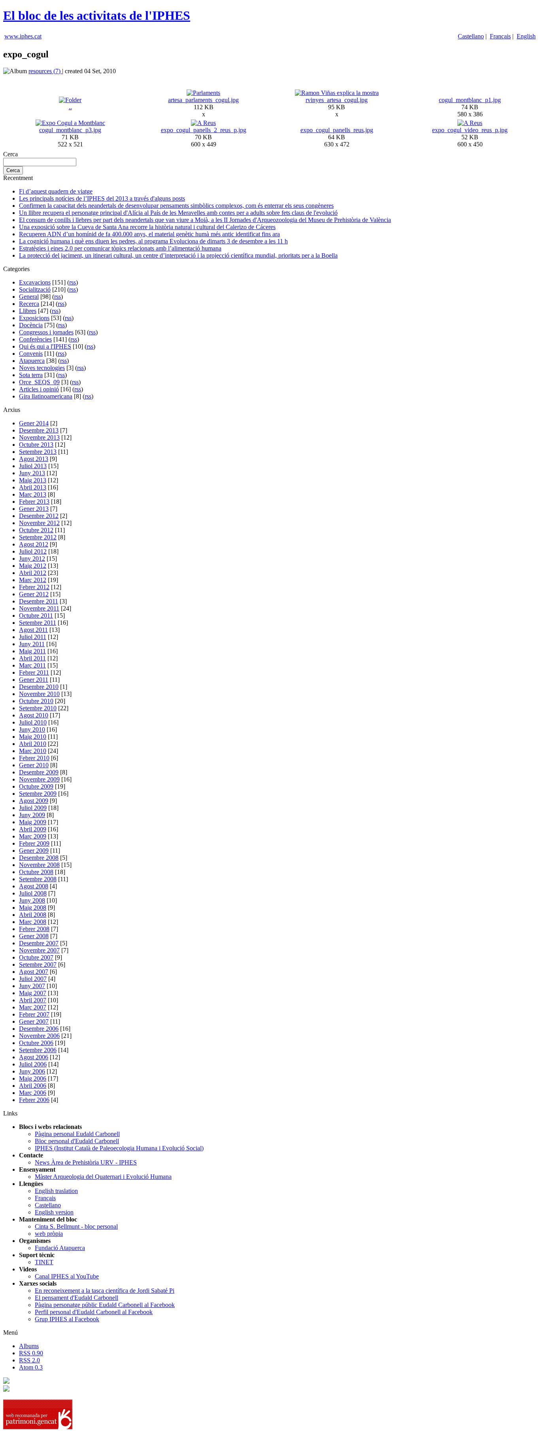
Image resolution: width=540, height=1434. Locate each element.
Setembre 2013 (38, 451)
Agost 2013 (33, 458)
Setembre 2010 (38, 708)
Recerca (29, 303)
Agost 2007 (33, 971)
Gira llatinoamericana (45, 396)
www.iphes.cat (23, 36)
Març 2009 (32, 836)
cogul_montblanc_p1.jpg (470, 100)
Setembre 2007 (38, 964)
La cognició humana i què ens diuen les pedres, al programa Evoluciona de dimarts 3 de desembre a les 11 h (153, 241)
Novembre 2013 (39, 437)
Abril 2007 (32, 1000)
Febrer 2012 (34, 587)
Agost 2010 (33, 715)
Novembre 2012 (39, 523)
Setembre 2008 (38, 879)
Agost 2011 (33, 629)
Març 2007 (32, 1007)
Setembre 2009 (38, 793)
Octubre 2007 (36, 957)
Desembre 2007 (39, 943)
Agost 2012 (33, 544)
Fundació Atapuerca (60, 1247)
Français (500, 36)
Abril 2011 (32, 658)
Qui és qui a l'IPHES (45, 346)
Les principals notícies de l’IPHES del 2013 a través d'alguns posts (102, 198)
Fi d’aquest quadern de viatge (56, 191)
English (526, 36)
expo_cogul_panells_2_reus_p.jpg (203, 130)
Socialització (35, 289)
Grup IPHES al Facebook (67, 1319)
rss (72, 282)
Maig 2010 (32, 736)
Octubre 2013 (36, 444)
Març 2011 (32, 665)
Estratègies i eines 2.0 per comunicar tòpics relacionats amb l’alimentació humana (120, 248)
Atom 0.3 (31, 1367)
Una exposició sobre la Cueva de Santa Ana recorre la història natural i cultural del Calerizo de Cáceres (147, 227)
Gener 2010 (34, 765)
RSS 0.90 (31, 1353)
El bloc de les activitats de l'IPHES (96, 15)
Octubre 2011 (36, 615)
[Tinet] (6, 1389)
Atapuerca (32, 360)
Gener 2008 (34, 936)
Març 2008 (32, 921)
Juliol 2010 (33, 722)
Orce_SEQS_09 (39, 382)
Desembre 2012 (39, 515)
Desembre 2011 (38, 601)
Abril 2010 (32, 743)
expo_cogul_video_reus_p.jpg (470, 130)
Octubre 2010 (36, 701)
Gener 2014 (34, 423)
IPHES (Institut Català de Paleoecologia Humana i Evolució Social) (119, 1148)
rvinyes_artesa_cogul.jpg (337, 100)
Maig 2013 (32, 480)
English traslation (56, 1190)
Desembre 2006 (39, 1028)
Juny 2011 (32, 644)
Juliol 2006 (33, 1064)
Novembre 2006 (39, 1035)
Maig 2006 (32, 1078)
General (29, 296)
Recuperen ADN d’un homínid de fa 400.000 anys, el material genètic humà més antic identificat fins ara (149, 234)
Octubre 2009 (36, 786)
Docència (31, 325)
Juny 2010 (32, 729)
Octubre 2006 (36, 1042)
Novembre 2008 (39, 864)
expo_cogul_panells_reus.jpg (336, 130)
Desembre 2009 (39, 772)
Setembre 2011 (37, 622)
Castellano (471, 36)
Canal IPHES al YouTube (67, 1276)
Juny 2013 (32, 473)
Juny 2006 (32, 1071)
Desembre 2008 (39, 857)
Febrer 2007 (34, 1014)
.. (70, 107)
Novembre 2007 (39, 950)
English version (54, 1212)
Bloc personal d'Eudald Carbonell (77, 1141)
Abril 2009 (32, 829)
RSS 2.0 (29, 1360)
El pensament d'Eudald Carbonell (76, 1297)
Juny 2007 (32, 986)
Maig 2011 (32, 651)
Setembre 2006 (38, 1050)
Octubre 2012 (36, 530)
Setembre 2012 (38, 537)
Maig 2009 (32, 822)
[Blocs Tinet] (6, 1381)
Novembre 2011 (39, 608)
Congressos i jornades (46, 332)
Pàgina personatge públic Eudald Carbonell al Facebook (105, 1304)
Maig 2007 (32, 993)
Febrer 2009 (34, 843)
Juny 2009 (32, 815)
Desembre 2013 (39, 430)
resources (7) (45, 71)
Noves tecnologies (42, 367)
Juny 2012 (32, 558)
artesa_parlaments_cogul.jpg (203, 100)
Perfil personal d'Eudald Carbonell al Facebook (94, 1312)
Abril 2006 (32, 1085)
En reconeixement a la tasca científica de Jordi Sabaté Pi (104, 1290)
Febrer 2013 (34, 501)
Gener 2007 (34, 1021)
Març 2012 (32, 580)
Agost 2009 (33, 800)
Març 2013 (32, 494)
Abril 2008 (32, 914)
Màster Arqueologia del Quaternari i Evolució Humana (103, 1176)
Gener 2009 (34, 850)
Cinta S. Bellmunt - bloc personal (76, 1226)
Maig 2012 (32, 565)
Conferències (35, 339)
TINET (44, 1262)
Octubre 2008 (36, 872)
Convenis (31, 353)
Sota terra (31, 375)
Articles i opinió (39, 389)
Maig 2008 (32, 907)
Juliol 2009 (33, 807)
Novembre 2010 (39, 693)
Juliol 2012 (33, 551)
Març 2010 (32, 750)
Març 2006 (32, 1092)
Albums (29, 1346)
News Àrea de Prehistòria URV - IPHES (86, 1162)
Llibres (27, 310)
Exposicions (34, 318)
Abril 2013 (32, 487)
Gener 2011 (33, 679)
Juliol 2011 (32, 637)
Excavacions (35, 282)
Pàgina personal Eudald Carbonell (77, 1134)
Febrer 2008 (34, 929)
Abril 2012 (32, 572)
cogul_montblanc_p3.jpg (70, 130)
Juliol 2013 (33, 466)
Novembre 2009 (39, 779)
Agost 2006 (33, 1057)
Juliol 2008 (33, 893)
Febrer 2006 (34, 1099)
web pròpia (49, 1233)
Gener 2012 (34, 594)
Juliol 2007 (33, 978)
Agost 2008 (33, 886)
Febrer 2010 (34, 758)
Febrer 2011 (34, 672)
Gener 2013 (34, 508)
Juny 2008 (32, 900)
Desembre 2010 (39, 686)
